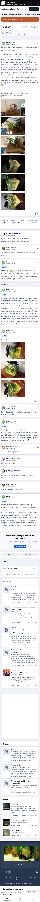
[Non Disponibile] (13, 100)
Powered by (25, 883)
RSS (28, 880)
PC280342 (15, 804)
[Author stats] (37, 43)
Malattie (13, 627)
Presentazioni (15, 587)
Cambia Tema (19, 877)
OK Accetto (33, 891)
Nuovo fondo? (16, 609)
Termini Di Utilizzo (7, 894)
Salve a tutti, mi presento (20, 672)
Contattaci (14, 880)
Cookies (21, 880)
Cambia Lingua (7, 877)
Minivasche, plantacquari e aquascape (23, 34)
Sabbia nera (15, 652)
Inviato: (25, 760)
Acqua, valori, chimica (17, 650)
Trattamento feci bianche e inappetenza (20, 631)
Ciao (12, 589)
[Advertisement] (20, 716)
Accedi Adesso (20, 546)
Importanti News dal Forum (14, 19)
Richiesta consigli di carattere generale (23, 607)
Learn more (3, 3)
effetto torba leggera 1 (19, 820)
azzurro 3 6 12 (16, 830)
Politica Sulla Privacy (31, 877)
